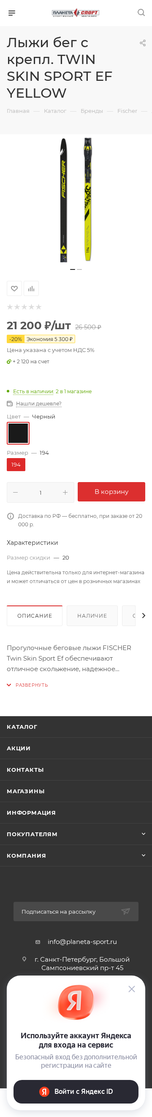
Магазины (25, 791)
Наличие (92, 616)
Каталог (22, 726)
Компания (26, 855)
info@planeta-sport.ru (82, 942)
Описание (34, 616)
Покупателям (32, 834)
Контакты (25, 769)
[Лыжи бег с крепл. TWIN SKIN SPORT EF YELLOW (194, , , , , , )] (76, 199)
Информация (31, 812)
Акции (19, 748)
